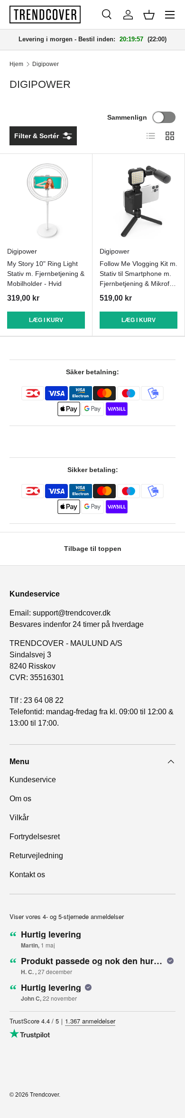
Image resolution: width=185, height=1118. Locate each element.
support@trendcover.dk (72, 613)
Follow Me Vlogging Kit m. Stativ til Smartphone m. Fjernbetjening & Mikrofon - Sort (138, 278)
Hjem (16, 64)
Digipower (45, 64)
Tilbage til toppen (92, 548)
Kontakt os (27, 875)
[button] (149, 14)
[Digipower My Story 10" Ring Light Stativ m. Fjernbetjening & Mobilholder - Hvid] (46, 200)
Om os (20, 799)
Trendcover (44, 1094)
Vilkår (19, 818)
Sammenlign (127, 117)
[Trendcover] (45, 14)
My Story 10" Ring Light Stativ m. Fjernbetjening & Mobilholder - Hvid (45, 273)
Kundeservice (32, 780)
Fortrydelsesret (34, 837)
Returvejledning (36, 856)
